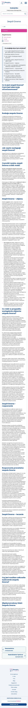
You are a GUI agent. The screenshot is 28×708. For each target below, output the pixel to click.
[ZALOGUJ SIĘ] (21, 3)
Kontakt (14, 689)
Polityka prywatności (14, 685)
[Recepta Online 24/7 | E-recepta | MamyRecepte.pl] (6, 3)
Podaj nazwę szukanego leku (14, 10)
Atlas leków (14, 694)
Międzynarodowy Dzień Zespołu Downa (14, 79)
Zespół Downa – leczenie (12, 74)
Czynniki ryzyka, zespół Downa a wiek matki (14, 60)
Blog (14, 681)
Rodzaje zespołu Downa (12, 54)
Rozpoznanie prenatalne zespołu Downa (14, 71)
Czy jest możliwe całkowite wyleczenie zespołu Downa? (13, 76)
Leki (4, 26)
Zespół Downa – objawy (12, 63)
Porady (5, 30)
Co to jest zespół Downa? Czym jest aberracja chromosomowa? (14, 51)
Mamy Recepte (7, 37)
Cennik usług (14, 691)
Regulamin (14, 683)
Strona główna (14, 674)
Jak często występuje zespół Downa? (13, 57)
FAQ (14, 678)
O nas (14, 676)
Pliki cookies (14, 687)
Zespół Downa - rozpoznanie (13, 68)
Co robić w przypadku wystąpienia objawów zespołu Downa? (15, 65)
